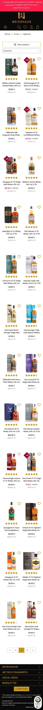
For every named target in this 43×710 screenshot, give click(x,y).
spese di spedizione (27, 695)
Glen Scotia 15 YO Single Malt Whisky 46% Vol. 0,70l (31, 479)
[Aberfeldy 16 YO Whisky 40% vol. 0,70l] (11, 215)
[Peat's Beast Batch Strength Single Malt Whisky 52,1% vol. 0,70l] (11, 313)
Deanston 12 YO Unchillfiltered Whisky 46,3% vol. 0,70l (32, 133)
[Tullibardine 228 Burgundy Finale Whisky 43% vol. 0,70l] (11, 116)
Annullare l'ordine (21, 689)
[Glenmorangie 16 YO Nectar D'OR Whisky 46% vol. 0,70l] (31, 66)
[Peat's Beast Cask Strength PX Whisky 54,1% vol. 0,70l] (31, 610)
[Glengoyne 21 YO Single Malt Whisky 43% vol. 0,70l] (11, 165)
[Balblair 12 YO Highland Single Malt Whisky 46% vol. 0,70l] (31, 560)
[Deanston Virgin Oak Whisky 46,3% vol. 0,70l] (31, 264)
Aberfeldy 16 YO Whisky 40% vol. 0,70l (11, 232)
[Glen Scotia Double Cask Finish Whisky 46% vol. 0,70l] (11, 610)
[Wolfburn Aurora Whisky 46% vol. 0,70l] (31, 165)
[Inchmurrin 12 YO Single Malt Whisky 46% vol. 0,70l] (11, 264)
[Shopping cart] (38, 27)
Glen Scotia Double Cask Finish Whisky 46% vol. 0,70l (11, 628)
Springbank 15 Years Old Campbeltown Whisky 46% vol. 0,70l (11, 529)
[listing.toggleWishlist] (19, 59)
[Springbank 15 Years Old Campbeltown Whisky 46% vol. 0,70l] (11, 511)
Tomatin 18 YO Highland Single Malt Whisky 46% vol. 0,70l (31, 529)
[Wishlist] (25, 27)
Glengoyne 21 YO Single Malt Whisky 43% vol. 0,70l (12, 183)
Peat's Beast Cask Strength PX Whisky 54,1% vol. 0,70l (31, 628)
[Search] (19, 27)
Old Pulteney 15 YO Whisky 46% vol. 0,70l (31, 232)
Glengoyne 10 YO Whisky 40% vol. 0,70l (11, 578)
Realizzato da (30, 707)
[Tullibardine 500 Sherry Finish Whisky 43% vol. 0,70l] (11, 363)
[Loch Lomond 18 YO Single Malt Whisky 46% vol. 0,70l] (31, 363)
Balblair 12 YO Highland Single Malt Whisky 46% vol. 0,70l (31, 578)
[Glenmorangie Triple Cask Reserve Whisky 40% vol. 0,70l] (31, 313)
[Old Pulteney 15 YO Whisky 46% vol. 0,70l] (31, 215)
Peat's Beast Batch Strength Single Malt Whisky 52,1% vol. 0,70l (11, 331)
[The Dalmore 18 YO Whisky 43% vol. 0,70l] (11, 412)
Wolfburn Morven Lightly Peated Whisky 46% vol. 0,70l (11, 84)
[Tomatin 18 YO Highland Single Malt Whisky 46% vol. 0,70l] (31, 511)
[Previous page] (10, 650)
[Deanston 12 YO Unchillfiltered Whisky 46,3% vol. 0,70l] (31, 116)
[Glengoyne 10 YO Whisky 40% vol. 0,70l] (11, 560)
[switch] (38, 706)
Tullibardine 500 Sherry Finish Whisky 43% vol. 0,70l (11, 381)
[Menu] (5, 27)
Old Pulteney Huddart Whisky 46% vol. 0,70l (31, 430)
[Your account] (31, 27)
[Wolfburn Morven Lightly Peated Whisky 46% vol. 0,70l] (11, 66)
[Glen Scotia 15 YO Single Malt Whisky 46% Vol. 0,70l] (31, 461)
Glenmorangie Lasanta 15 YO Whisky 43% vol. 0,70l (11, 479)
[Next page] (33, 650)
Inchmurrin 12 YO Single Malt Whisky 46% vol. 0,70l (11, 282)
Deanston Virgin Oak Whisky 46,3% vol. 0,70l (31, 282)
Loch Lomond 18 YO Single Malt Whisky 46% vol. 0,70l (31, 381)
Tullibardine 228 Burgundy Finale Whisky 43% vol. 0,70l (12, 133)
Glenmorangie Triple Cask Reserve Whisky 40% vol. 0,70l (32, 331)
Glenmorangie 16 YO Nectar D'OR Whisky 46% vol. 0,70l (31, 84)
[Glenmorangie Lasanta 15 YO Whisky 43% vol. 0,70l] (11, 461)
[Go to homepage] (21, 18)
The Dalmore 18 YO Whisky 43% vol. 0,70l (11, 430)
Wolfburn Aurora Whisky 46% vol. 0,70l (31, 183)
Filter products (23, 45)
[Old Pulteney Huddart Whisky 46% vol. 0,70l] (31, 412)
